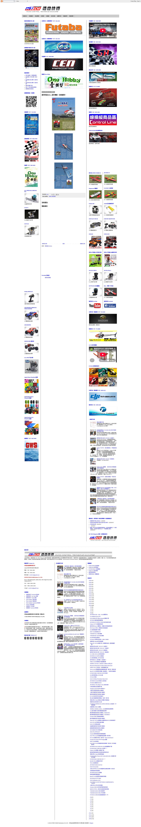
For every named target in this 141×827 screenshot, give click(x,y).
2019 (90, 594)
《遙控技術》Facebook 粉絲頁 (32, 594)
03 (91, 806)
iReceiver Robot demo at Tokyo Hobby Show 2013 (101, 665)
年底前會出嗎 (93, 524)
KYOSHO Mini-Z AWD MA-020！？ (97, 759)
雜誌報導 (71, 16)
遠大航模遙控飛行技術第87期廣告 (97, 718)
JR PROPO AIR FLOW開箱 (96, 772)
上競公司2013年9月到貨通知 (96, 785)
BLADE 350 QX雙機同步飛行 (96, 761)
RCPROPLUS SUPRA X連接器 (97, 656)
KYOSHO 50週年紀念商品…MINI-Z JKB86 (99, 639)
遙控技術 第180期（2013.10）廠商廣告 (98, 650)
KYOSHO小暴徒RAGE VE (95, 682)
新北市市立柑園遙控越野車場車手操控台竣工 (106, 506)
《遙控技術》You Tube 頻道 (32, 596)
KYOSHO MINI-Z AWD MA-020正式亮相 (98, 673)
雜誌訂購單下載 (29, 85)
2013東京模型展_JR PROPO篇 (97, 657)
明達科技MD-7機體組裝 (94, 574)
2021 (90, 590)
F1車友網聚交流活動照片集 (96, 686)
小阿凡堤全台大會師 (68, 607)
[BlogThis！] (53, 194)
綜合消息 (53, 16)
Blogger (91, 823)
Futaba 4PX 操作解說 (93, 567)
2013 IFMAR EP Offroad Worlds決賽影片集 (99, 618)
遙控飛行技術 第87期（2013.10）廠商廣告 (99, 652)
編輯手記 (59, 16)
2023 (90, 586)
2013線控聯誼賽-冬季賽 (95, 629)
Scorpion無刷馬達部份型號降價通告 (98, 733)
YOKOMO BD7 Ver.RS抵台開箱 (97, 635)
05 (91, 803)
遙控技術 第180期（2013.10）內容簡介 (98, 646)
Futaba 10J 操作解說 (93, 570)
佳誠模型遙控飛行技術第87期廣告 (97, 726)
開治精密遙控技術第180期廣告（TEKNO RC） (100, 712)
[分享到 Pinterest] (58, 194)
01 (91, 810)
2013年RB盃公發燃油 (95, 637)
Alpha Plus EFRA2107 (95, 731)
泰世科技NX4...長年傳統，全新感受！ (98, 659)
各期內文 (25, 16)
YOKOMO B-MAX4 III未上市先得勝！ (98, 792)
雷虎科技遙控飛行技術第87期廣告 (97, 694)
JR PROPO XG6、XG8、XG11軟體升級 (98, 614)
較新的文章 (44, 243)
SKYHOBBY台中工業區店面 (96, 730)
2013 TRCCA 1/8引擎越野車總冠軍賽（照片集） (100, 735)
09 (91, 613)
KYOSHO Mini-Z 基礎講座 (94, 569)
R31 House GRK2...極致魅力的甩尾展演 (99, 628)
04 (91, 805)
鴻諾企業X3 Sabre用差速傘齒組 (97, 754)
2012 (90, 813)
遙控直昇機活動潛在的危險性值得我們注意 (99, 752)
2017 (90, 597)
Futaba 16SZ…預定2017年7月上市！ (72, 625)
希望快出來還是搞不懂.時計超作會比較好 (99, 522)
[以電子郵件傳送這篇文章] (52, 194)
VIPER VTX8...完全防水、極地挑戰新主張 (99, 667)
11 (91, 609)
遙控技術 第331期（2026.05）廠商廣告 (105, 459)
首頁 (64, 243)
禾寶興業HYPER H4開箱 (95, 707)
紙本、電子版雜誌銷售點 (31, 87)
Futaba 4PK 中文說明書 (94, 565)
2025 (90, 582)
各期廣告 (31, 16)
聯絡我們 (65, 16)
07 (91, 799)
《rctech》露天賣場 (30, 604)
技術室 (42, 16)
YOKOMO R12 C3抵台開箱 (96, 633)
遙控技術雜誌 (48, 277)
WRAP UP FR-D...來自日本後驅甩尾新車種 (99, 789)
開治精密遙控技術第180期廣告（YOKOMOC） (100, 714)
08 (91, 797)
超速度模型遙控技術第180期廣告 (97, 728)
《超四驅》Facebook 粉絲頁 (32, 608)
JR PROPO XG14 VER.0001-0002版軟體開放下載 (101, 746)
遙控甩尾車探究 (92, 572)
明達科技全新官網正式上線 (96, 702)
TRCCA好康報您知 (94, 763)
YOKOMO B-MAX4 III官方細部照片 (97, 791)
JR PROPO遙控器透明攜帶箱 (96, 620)
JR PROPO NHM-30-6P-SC (96, 765)
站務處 (47, 16)
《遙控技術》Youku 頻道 (31, 597)
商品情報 (37, 16)
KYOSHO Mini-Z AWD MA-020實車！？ (98, 748)
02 (91, 808)
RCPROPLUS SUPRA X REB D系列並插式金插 (100, 622)
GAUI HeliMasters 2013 (95, 780)
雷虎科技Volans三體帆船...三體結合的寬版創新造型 (101, 626)
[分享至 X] (55, 194)
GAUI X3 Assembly (94, 766)
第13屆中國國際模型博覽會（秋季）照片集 (99, 698)
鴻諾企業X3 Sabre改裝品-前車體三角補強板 (99, 700)
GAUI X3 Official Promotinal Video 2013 (99, 679)
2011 (90, 815)
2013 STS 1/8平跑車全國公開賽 (97, 722)
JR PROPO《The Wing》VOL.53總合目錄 (99, 684)
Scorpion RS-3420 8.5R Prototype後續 (98, 739)
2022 (90, 588)
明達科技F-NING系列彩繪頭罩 (96, 641)
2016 (90, 599)
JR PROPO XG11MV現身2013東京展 (98, 681)
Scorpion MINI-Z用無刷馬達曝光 (97, 716)
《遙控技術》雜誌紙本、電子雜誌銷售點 (105, 498)
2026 (90, 580)
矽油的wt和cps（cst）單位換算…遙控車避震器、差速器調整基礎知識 (73, 644)
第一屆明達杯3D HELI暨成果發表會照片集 (73, 599)
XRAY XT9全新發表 (94, 741)
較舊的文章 (82, 243)
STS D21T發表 (93, 677)
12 (91, 607)
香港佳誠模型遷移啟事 (95, 774)
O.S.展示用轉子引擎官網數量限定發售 (98, 710)
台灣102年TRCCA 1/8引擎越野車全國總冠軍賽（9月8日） (102, 768)
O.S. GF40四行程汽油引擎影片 (96, 696)
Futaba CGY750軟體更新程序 (96, 624)
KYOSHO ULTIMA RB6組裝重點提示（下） (99, 794)
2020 (90, 592)
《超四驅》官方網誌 (30, 606)
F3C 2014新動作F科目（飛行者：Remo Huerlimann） (102, 737)
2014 (90, 603)
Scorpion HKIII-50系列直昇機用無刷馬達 (99, 787)
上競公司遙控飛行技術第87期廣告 (97, 692)
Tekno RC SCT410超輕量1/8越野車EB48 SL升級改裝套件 (102, 720)
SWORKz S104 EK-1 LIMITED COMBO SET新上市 (101, 663)
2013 (90, 605)
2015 (90, 601)
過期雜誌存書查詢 (29, 88)
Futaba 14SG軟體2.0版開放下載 (97, 750)
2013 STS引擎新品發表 (95, 724)
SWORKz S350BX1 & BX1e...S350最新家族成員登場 (101, 709)
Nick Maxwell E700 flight (95, 778)
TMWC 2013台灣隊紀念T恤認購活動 (98, 661)
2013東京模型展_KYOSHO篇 (96, 675)
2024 (90, 584)
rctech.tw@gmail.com (34, 575)
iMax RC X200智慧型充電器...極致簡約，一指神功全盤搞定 (103, 671)
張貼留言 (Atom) (48, 246)
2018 (90, 595)
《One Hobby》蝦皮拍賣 (31, 601)
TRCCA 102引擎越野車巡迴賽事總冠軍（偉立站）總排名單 (103, 669)
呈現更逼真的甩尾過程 (95, 770)
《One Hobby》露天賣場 (31, 599)
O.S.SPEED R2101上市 (95, 616)
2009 (90, 818)
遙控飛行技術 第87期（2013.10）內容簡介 (99, 648)
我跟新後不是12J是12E (95, 521)
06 (91, 801)
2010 (90, 816)
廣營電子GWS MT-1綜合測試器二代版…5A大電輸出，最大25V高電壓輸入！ (106, 488)
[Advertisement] (63, 260)
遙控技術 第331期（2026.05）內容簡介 (105, 438)
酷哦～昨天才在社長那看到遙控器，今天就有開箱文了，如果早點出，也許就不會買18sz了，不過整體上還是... (103, 528)
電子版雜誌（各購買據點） (31, 75)
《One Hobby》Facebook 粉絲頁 (33, 603)
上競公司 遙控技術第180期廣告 (97, 690)
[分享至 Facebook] (56, 194)
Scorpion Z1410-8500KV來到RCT (97, 688)
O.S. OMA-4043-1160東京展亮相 (97, 654)
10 (91, 611)
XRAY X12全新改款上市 (95, 631)
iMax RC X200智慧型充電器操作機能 (98, 776)
